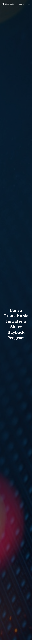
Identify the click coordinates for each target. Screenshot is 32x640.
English (20, 4)
